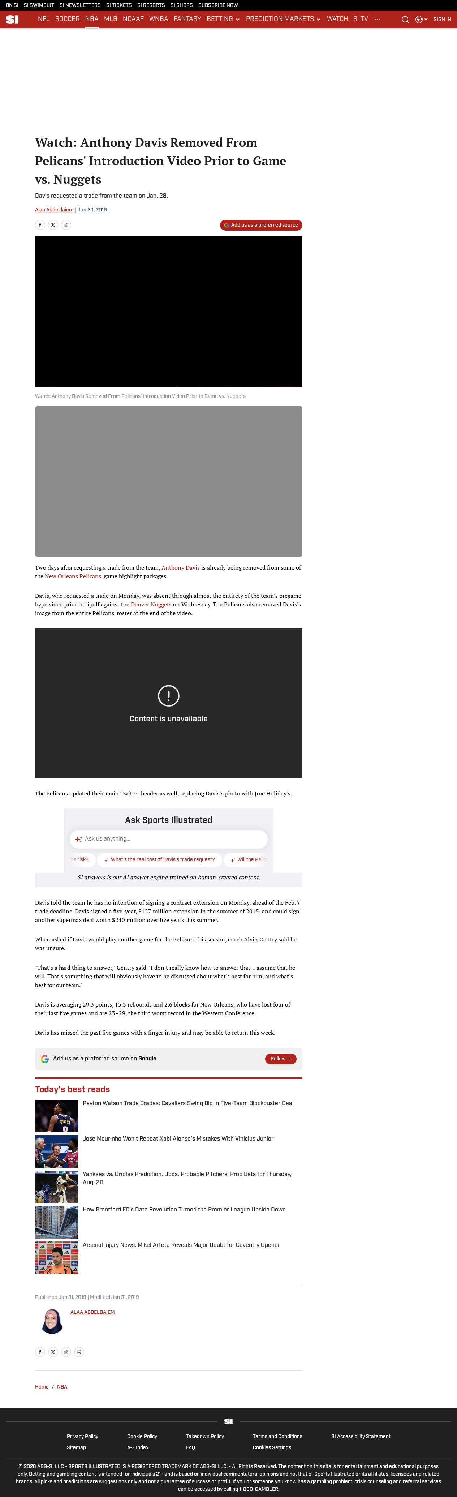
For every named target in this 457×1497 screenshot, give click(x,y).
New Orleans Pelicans (73, 576)
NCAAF (133, 19)
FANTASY (187, 19)
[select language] (421, 19)
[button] (224, 19)
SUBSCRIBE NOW (218, 5)
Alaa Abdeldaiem (54, 210)
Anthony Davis (180, 567)
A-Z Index (137, 1448)
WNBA (158, 19)
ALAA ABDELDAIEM (92, 1312)
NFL (44, 19)
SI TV (360, 19)
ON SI (12, 5)
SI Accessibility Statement (361, 1437)
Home (42, 1387)
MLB (110, 19)
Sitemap (76, 1448)
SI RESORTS (151, 5)
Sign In (442, 19)
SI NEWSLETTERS (80, 5)
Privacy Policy (82, 1437)
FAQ (190, 1448)
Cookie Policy (142, 1437)
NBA (92, 19)
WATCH (337, 19)
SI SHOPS (182, 5)
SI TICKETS (119, 5)
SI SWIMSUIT (39, 5)
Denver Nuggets (151, 604)
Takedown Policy (205, 1437)
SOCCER (67, 19)
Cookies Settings (272, 1448)
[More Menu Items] (377, 19)
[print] (79, 1352)
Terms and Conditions (277, 1437)
